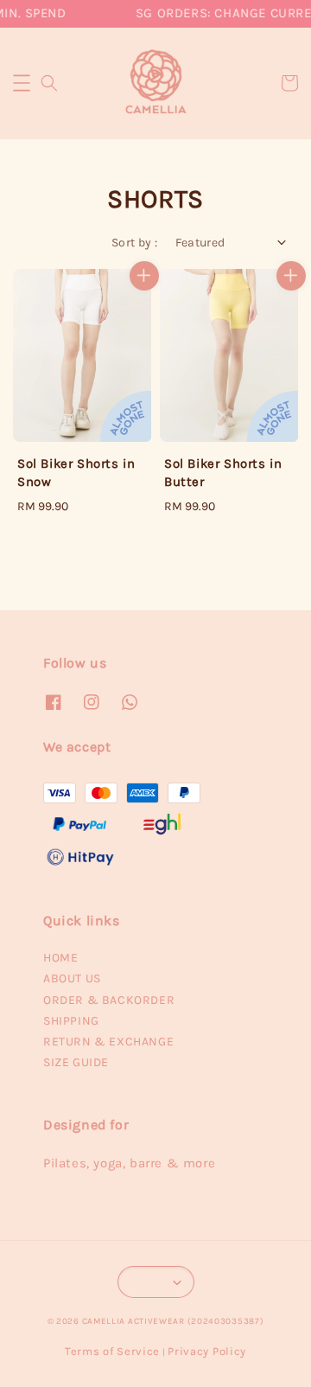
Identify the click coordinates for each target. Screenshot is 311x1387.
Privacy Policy (207, 1351)
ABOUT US (72, 978)
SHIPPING (71, 1020)
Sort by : (134, 242)
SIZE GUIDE (76, 1062)
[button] (22, 83)
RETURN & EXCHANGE (108, 1041)
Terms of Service (112, 1351)
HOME (60, 957)
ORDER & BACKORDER (109, 1000)
